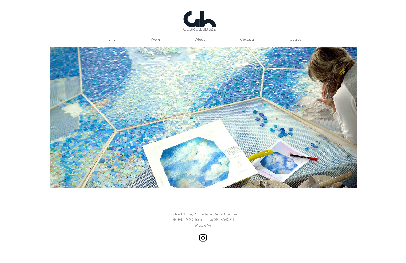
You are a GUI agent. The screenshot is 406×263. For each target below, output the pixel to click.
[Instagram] (203, 238)
